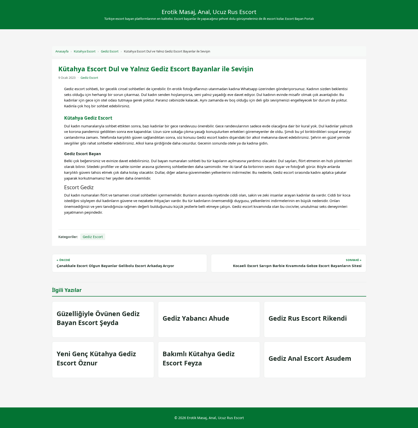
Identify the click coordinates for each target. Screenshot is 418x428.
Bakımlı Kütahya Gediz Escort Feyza (199, 358)
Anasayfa (61, 51)
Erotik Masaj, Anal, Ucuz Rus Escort (209, 12)
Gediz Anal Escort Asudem (310, 358)
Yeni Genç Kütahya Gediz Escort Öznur (96, 358)
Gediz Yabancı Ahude (196, 318)
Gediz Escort (110, 51)
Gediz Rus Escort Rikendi (308, 318)
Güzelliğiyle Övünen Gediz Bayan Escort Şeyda (98, 318)
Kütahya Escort (85, 51)
